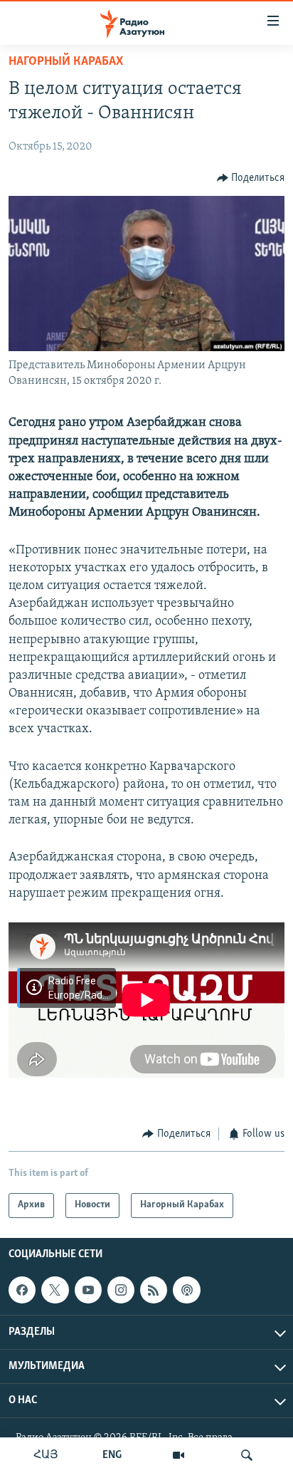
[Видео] (178, 1455)
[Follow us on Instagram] (120, 1289)
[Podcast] (186, 1289)
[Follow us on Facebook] (22, 1289)
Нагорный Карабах (66, 62)
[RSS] (153, 1289)
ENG (112, 1455)
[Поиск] (246, 1455)
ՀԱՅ (45, 1455)
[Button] (251, 178)
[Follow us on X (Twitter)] (54, 1289)
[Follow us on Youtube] (88, 1289)
